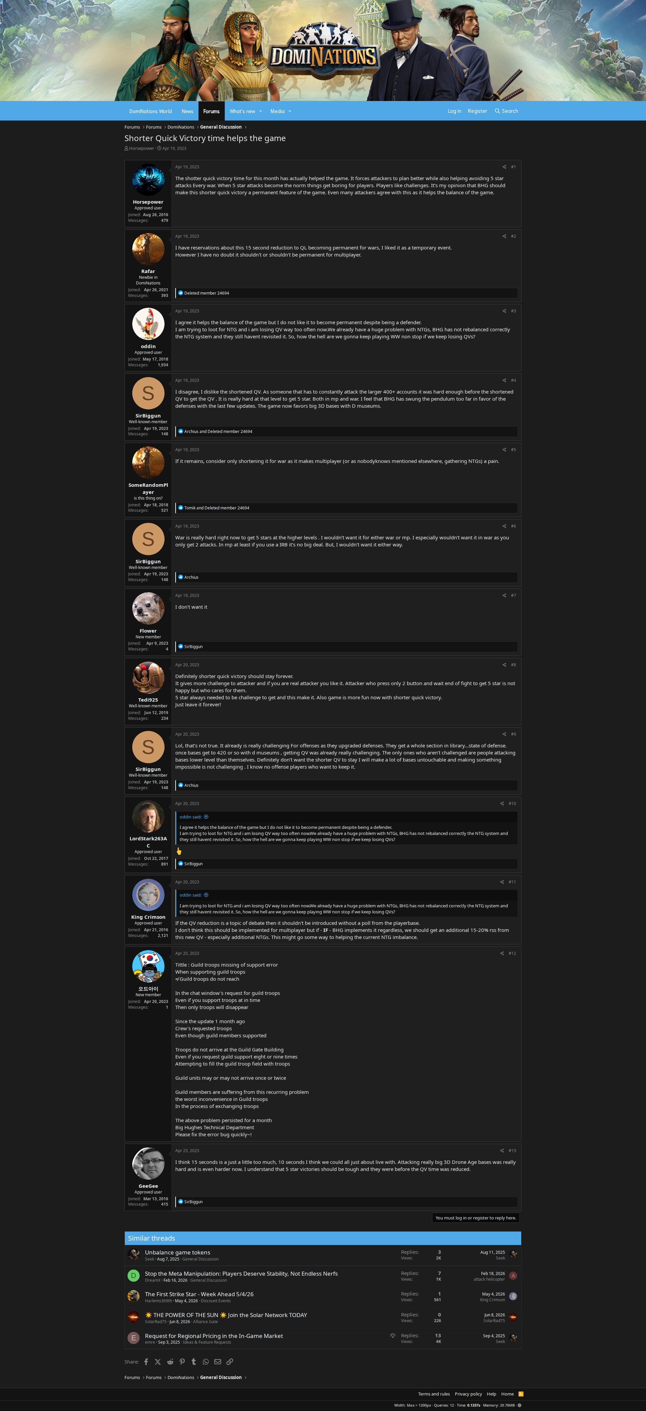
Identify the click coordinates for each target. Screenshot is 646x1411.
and (218, 431)
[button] (260, 111)
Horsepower (141, 148)
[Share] (504, 167)
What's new (242, 110)
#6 (513, 526)
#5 (513, 449)
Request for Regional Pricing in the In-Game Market (214, 1336)
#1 (513, 167)
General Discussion (200, 1259)
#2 (513, 236)
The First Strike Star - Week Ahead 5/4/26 (199, 1294)
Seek (149, 1259)
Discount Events (216, 1301)
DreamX (152, 1280)
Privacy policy (468, 1394)
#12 (512, 953)
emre (150, 1342)
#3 (513, 311)
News (187, 110)
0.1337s (473, 1405)
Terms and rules (434, 1394)
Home (507, 1394)
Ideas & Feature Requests (207, 1342)
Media (278, 110)
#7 (513, 595)
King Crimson (492, 1300)
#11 (512, 882)
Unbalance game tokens (177, 1252)
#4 (513, 380)
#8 (513, 665)
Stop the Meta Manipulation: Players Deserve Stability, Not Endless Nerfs (241, 1273)
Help (491, 1394)
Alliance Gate (205, 1321)
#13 (512, 1150)
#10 (512, 803)
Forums (212, 110)
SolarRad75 (156, 1321)
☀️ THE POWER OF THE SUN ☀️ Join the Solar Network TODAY (226, 1315)
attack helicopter (489, 1279)
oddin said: (191, 817)
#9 (513, 734)
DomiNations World (151, 110)
